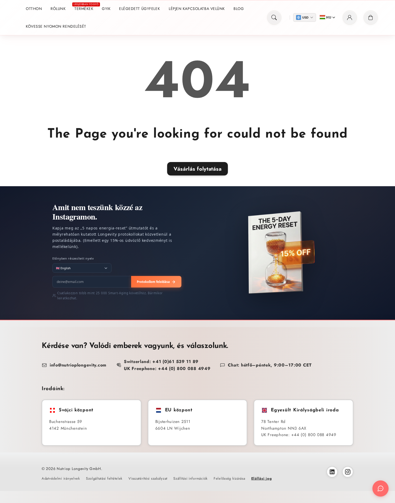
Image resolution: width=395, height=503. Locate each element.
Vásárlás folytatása (198, 169)
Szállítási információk (190, 478)
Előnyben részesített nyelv (73, 258)
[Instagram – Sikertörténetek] (347, 471)
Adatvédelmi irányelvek (61, 478)
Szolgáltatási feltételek (104, 478)
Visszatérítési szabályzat (147, 478)
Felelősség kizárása (229, 478)
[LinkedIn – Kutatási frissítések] (332, 471)
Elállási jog (261, 478)
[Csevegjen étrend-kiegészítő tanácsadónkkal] (380, 488)
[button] (274, 17)
